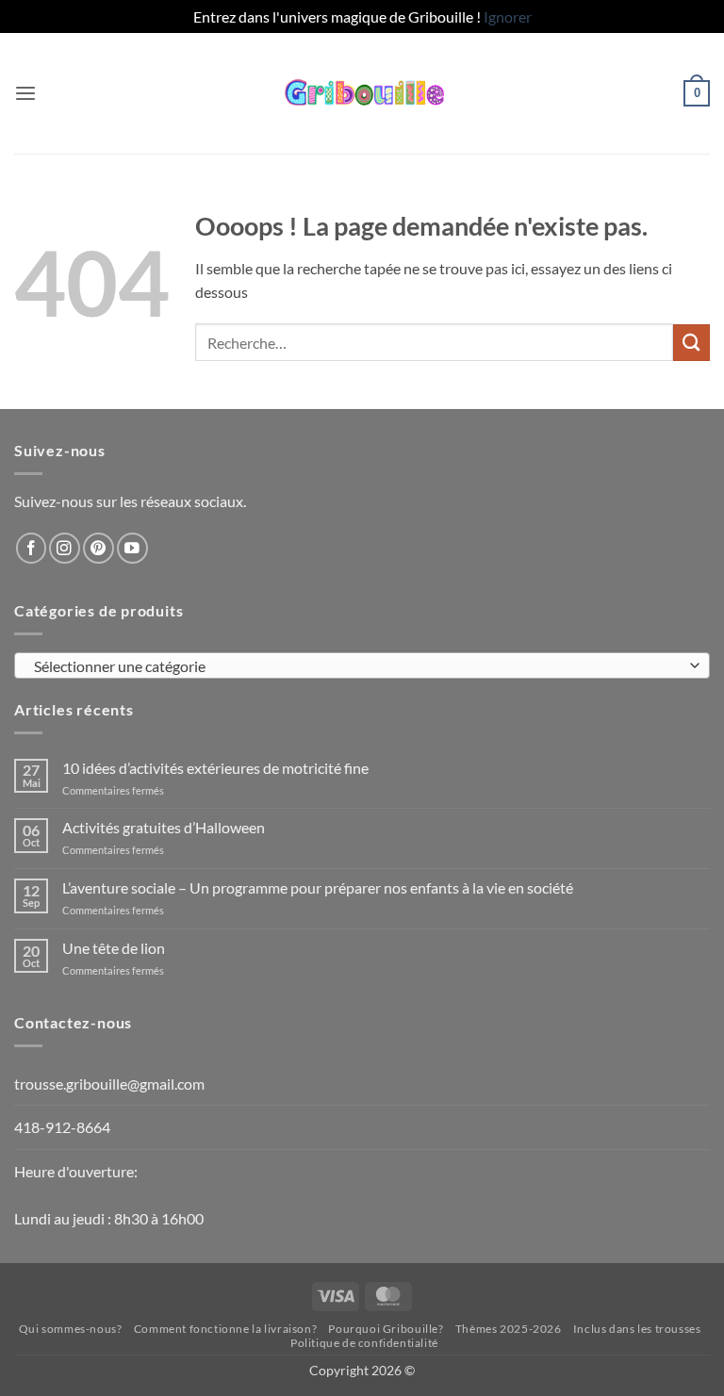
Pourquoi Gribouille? (385, 1329)
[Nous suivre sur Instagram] (64, 548)
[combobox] (362, 665)
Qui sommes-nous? (71, 1329)
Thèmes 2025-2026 (508, 1329)
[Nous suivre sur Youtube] (132, 548)
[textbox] (357, 666)
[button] (25, 94)
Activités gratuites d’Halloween (163, 827)
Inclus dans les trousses (637, 1329)
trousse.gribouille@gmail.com (109, 1083)
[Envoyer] (691, 342)
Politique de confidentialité (364, 1343)
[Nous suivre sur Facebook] (31, 548)
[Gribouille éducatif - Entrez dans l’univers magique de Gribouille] (362, 93)
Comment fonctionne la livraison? (225, 1329)
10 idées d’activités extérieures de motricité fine (215, 768)
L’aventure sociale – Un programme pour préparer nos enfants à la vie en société (317, 887)
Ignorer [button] (508, 16)
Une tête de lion (113, 948)
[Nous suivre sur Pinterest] (98, 548)
